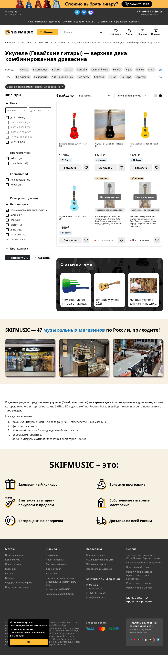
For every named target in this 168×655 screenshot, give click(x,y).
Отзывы (90, 21)
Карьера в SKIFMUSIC (58, 589)
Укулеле (60, 42)
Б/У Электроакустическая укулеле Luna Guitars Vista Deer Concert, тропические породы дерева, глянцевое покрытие (143, 221)
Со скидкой (23, 76)
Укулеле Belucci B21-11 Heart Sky (73, 217)
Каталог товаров (14, 555)
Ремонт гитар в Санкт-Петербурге (138, 577)
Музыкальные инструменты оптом (61, 583)
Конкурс (10, 578)
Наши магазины (37, 21)
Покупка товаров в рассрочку (143, 562)
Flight (129, 69)
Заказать (70, 167)
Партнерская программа (60, 578)
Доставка (54, 21)
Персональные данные (99, 568)
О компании (105, 21)
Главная (10, 42)
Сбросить (44, 257)
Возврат (79, 21)
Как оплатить (12, 559)
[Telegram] (77, 12)
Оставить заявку (95, 555)
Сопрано (99, 76)
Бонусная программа (17, 587)
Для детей (84, 76)
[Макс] (91, 12)
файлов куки (17, 635)
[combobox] (83, 32)
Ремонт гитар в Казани (139, 583)
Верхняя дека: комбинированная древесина (33, 86)
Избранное (115, 34)
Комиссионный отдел (137, 567)
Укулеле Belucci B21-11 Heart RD (73, 145)
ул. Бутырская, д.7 (14, 15)
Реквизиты (51, 573)
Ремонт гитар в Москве (139, 571)
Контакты (134, 21)
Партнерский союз (56, 564)
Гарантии (10, 568)
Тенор (112, 76)
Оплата (67, 21)
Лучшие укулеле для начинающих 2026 (142, 301)
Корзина (156, 34)
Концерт (126, 76)
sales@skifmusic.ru (149, 15)
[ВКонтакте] (84, 12)
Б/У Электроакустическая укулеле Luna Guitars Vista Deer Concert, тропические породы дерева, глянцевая (107, 220)
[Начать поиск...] (101, 32)
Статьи (9, 573)
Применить (19, 257)
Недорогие (40, 76)
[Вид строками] (155, 95)
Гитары (43, 42)
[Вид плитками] (160, 95)
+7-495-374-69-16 (150, 11)
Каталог (50, 32)
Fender (117, 69)
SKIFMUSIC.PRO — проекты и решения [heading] (139, 599)
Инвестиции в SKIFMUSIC (60, 593)
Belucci (56, 69)
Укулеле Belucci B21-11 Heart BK (108, 145)
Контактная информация (103, 578)
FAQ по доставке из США (100, 559)
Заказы (142, 34)
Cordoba (82, 69)
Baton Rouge (40, 69)
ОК (29, 642)
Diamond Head (99, 69)
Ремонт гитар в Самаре (139, 587)
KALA (151, 69)
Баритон (141, 76)
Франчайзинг (53, 568)
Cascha (69, 69)
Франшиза (120, 21)
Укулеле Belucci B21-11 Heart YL (144, 145)
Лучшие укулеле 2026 (107, 301)
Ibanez (140, 69)
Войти (129, 34)
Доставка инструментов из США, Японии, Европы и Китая (143, 557)
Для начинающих (62, 76)
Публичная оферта (96, 564)
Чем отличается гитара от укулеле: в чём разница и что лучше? (75, 301)
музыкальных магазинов (74, 330)
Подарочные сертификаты (20, 582)
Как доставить (13, 564)
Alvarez (24, 69)
